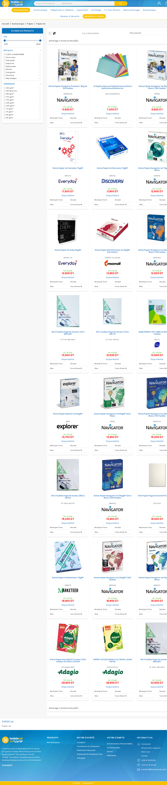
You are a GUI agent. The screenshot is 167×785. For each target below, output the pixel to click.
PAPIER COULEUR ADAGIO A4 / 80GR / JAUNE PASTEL (112, 660)
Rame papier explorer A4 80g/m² (68, 413)
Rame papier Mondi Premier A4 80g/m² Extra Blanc (112, 251)
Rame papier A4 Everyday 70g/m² (68, 168)
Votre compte (115, 738)
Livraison (81, 742)
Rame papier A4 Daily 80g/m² (68, 250)
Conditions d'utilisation (88, 746)
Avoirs (110, 751)
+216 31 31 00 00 (148, 760)
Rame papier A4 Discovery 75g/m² (112, 168)
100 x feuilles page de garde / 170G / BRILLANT (68, 333)
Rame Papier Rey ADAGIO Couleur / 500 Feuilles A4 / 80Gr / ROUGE (68, 660)
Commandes (113, 747)
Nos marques (53, 742)
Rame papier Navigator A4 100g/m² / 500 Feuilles (112, 578)
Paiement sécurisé (86, 750)
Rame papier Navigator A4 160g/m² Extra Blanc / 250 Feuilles (112, 496)
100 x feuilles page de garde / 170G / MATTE (112, 333)
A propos (81, 758)
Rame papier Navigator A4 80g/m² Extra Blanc (112, 414)
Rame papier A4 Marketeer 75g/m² (68, 577)
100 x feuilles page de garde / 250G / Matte (68, 496)
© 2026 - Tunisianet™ (83, 783)
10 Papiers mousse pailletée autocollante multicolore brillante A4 (112, 87)
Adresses (111, 755)
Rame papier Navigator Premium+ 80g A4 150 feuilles (68, 87)
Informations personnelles (120, 743)
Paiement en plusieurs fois (90, 754)
